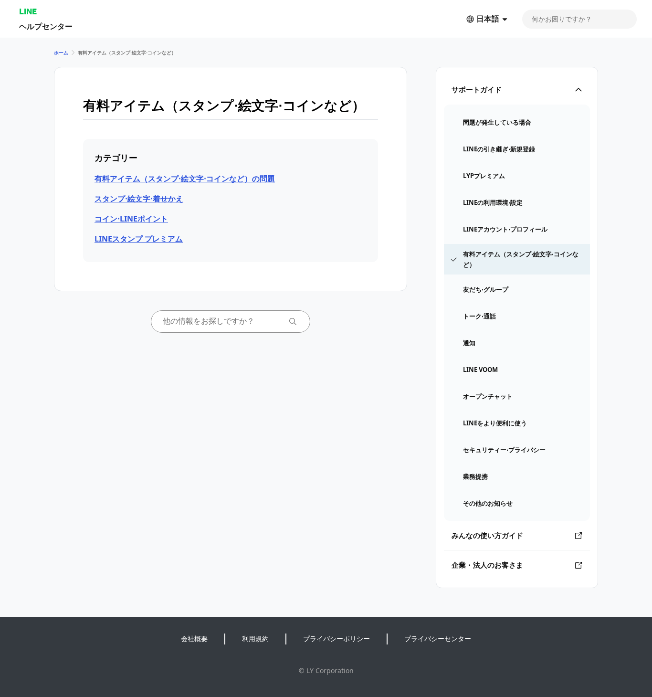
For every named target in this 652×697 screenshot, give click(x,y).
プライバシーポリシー (336, 638)
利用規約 (255, 638)
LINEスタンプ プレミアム (139, 238)
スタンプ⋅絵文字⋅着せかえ (139, 198)
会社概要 (194, 638)
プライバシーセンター (437, 638)
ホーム (61, 52)
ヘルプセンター (46, 26)
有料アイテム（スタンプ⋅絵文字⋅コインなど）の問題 (185, 178)
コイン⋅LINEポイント (131, 218)
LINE (28, 11)
